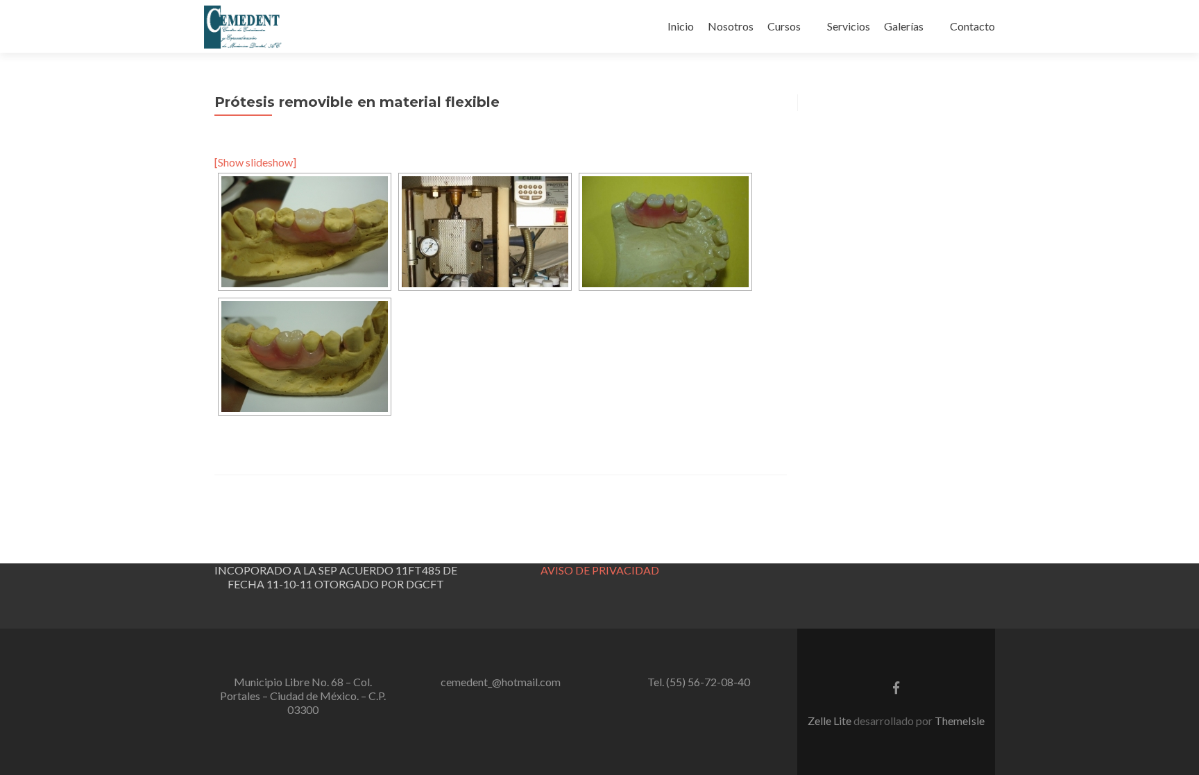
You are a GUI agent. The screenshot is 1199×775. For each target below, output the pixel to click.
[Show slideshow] (255, 162)
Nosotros (731, 26)
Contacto (972, 26)
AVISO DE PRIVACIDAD (600, 570)
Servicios (848, 26)
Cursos (784, 26)
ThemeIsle (960, 720)
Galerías (904, 26)
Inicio (680, 26)
